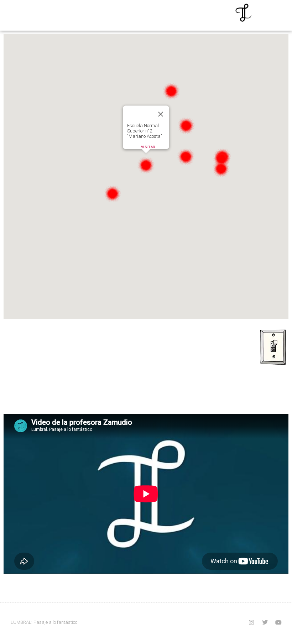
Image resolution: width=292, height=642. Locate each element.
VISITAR (148, 147)
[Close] (160, 113)
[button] (146, 164)
